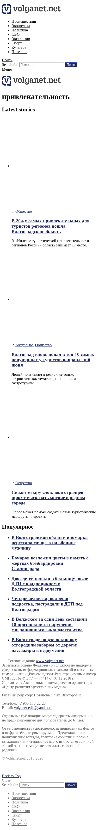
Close (6, 780)
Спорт (17, 43)
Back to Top (11, 776)
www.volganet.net (50, 661)
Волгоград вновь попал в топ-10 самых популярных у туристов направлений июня (53, 359)
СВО (16, 34)
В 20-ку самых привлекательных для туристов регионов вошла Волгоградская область (50, 226)
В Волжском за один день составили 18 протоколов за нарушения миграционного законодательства (49, 624)
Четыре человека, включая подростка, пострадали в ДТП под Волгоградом (47, 604)
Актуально (24, 345)
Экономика (21, 26)
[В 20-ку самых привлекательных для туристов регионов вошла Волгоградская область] (54, 161)
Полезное (19, 52)
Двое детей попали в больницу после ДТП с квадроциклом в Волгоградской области (50, 584)
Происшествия (24, 21)
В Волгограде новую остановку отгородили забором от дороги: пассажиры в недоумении (44, 645)
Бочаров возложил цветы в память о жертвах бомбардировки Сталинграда (50, 563)
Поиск (71, 65)
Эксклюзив (21, 39)
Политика (20, 30)
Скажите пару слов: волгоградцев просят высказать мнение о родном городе (48, 497)
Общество (23, 211)
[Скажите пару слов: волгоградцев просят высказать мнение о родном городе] (54, 433)
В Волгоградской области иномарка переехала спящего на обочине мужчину (50, 543)
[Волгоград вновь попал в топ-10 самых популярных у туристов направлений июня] (54, 295)
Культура (19, 47)
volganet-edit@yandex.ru (33, 708)
